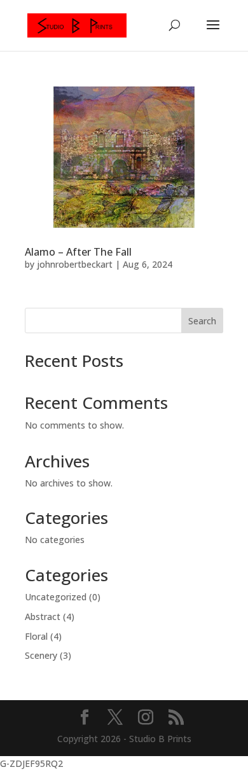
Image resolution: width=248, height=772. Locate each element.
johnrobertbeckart (75, 264)
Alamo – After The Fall (78, 252)
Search (202, 321)
